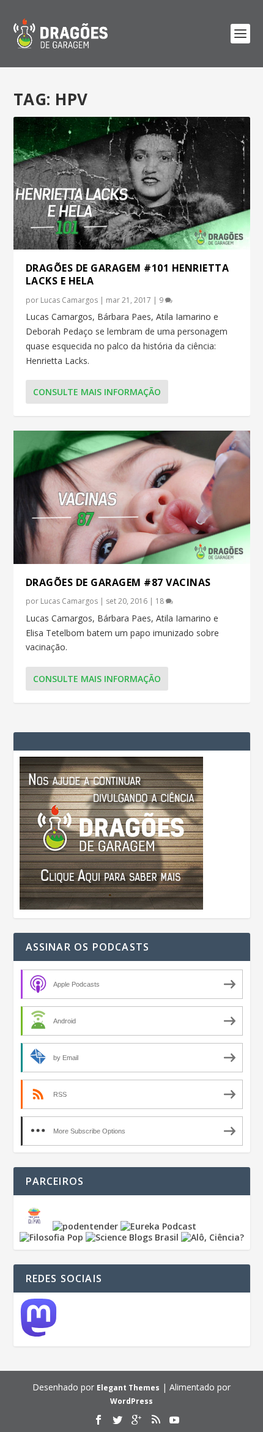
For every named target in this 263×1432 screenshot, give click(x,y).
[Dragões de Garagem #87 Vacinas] (131, 497)
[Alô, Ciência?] (212, 1237)
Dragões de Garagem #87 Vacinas (118, 582)
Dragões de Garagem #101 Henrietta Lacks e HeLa (127, 274)
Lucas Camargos (69, 300)
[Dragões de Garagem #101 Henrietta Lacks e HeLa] (131, 183)
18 (160, 601)
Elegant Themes (128, 1387)
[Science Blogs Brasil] (132, 1237)
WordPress (131, 1401)
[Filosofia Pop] (51, 1237)
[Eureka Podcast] (158, 1226)
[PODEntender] (85, 1226)
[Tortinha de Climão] (36, 1226)
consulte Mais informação (97, 392)
